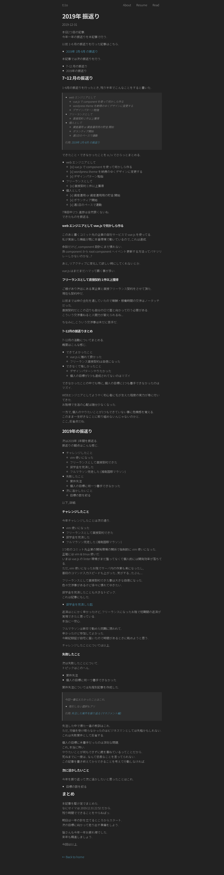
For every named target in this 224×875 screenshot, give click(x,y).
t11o (65, 5)
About (127, 5)
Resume (141, 5)
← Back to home (73, 857)
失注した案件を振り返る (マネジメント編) (96, 713)
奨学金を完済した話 (79, 604)
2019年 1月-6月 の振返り (82, 51)
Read (156, 5)
